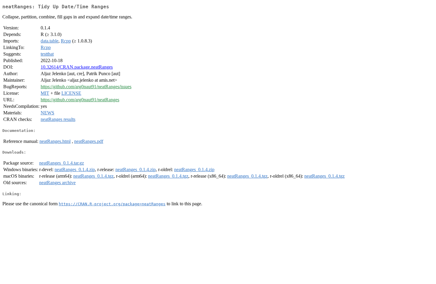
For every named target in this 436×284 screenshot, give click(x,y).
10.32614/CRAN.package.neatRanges (77, 67)
